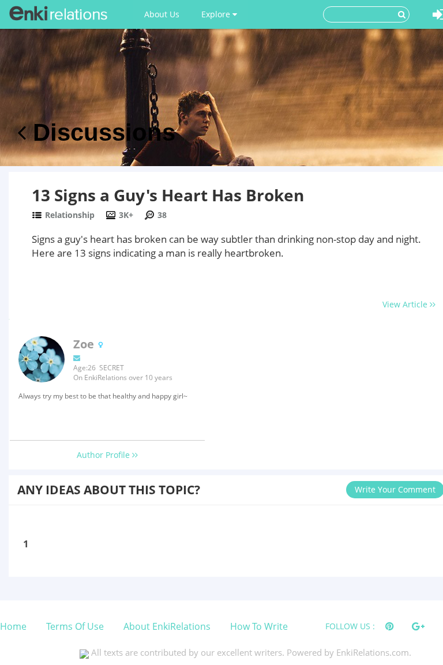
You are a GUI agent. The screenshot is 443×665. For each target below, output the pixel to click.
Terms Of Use (75, 626)
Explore (216, 14)
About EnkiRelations (167, 626)
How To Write (259, 626)
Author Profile (104, 454)
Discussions (100, 132)
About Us (161, 14)
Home (13, 626)
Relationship (70, 214)
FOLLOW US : (350, 626)
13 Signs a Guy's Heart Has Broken (168, 195)
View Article (406, 304)
